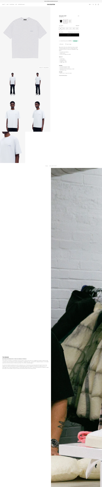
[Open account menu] (95, 4)
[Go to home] (51, 4)
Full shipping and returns (63, 75)
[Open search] (93, 4)
